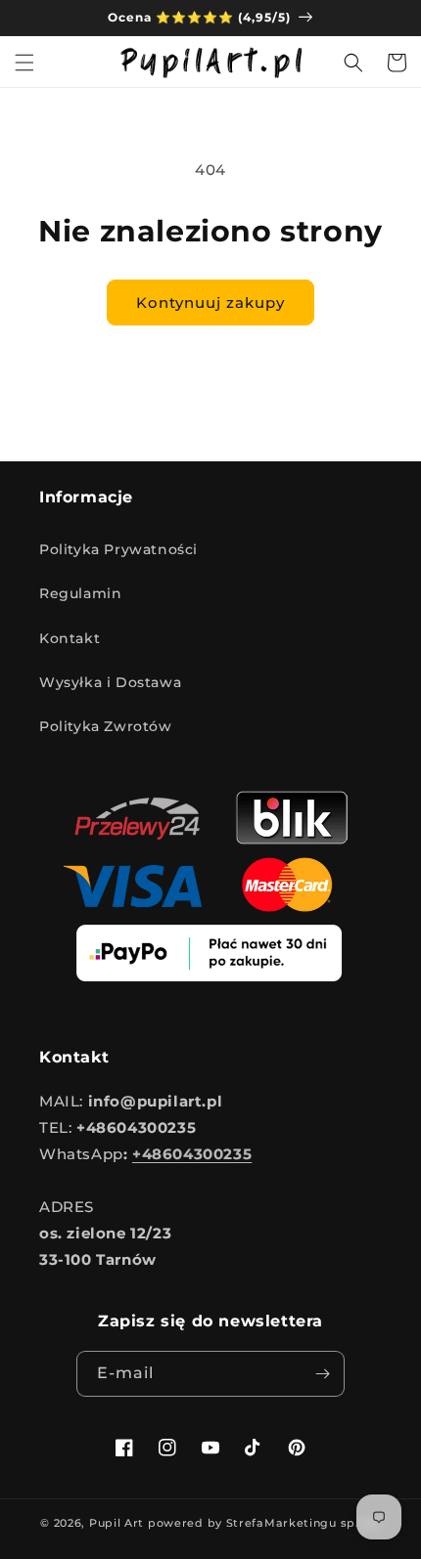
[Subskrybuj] (322, 1374)
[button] (24, 62)
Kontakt (69, 638)
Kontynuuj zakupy (210, 302)
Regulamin (80, 593)
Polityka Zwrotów (105, 726)
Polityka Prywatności (118, 549)
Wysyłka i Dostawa (110, 682)
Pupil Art (116, 1523)
